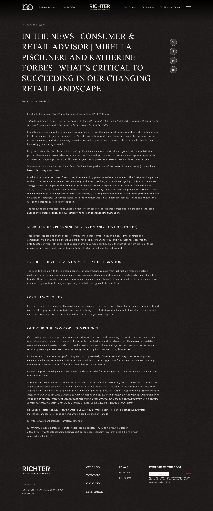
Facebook (124, 472)
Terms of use (28, 490)
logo (100, 5)
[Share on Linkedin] (173, 60)
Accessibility (28, 493)
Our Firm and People (170, 7)
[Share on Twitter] (173, 42)
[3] (91, 193)
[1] (139, 166)
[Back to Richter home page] (36, 470)
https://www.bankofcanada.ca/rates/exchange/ (57, 420)
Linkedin (124, 466)
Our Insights (148, 7)
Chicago (93, 467)
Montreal (94, 491)
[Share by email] (173, 69)
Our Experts (130, 7)
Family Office (69, 7)
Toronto (93, 475)
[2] (33, 185)
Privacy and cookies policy (51, 490)
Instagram (125, 477)
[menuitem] (48, 7)
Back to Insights (36, 25)
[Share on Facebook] (173, 51)
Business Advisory (48, 7)
